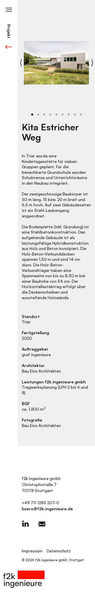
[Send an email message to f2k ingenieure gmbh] (42, 524)
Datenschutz (59, 550)
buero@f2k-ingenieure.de (47, 508)
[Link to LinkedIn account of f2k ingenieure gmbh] (25, 524)
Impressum (32, 550)
